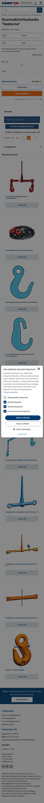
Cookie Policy (22, 434)
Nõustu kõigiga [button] (23, 418)
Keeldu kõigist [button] (22, 424)
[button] (22, 429)
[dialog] (22, 401)
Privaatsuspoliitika (10, 392)
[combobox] (39, 368)
